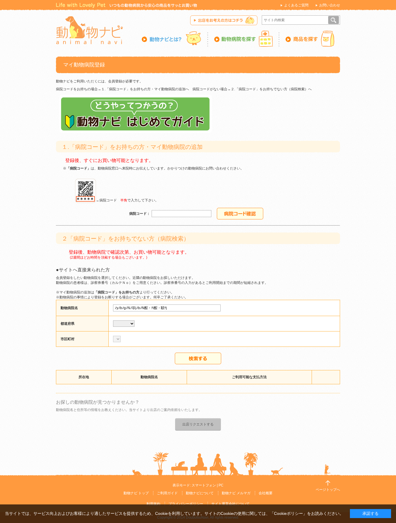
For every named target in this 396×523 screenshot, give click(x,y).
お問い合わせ (329, 5)
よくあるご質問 (296, 5)
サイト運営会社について (230, 504)
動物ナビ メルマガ (236, 493)
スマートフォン (204, 485)
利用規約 (153, 504)
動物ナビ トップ (136, 493)
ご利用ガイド (167, 493)
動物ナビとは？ (175, 38)
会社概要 (266, 493)
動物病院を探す (243, 38)
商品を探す (309, 38)
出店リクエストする (198, 424)
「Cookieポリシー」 (288, 513)
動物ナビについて (200, 493)
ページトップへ (328, 490)
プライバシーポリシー (185, 504)
